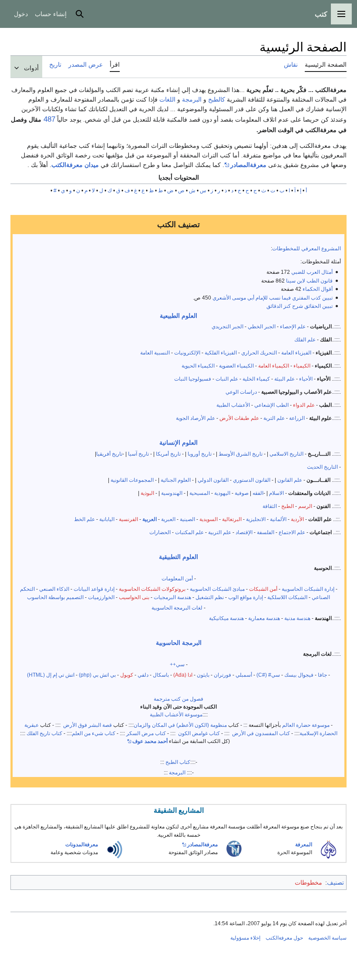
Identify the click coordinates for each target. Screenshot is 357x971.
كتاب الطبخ (177, 762)
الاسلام (276, 493)
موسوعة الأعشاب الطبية (176, 714)
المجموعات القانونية (132, 480)
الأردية (297, 519)
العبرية (168, 519)
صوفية (242, 493)
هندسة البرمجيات (172, 597)
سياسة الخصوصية (327, 938)
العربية (149, 519)
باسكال (161, 675)
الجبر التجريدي (227, 326)
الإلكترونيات (187, 352)
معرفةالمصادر (248, 164)
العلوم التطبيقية (178, 556)
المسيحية (199, 493)
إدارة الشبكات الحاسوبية (308, 589)
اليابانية (107, 519)
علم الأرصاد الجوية (195, 418)
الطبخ (287, 506)
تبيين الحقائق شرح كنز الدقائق (299, 306)
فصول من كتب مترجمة (178, 699)
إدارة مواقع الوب (245, 597)
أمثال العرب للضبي (312, 272)
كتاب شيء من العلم (93, 733)
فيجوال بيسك (298, 675)
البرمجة (192, 99)
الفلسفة (265, 532)
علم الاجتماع (292, 532)
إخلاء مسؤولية (245, 938)
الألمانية (278, 519)
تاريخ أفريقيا (109, 454)
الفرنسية (128, 519)
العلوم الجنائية (176, 480)
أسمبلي (244, 675)
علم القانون (289, 480)
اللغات (167, 99)
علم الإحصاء (293, 326)
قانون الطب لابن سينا (309, 280)
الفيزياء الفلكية (221, 352)
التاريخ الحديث (322, 467)
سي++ (177, 664)
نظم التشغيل (209, 597)
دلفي (143, 675)
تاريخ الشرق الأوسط (241, 454)
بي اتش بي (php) (97, 675)
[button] (341, 13)
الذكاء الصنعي (54, 589)
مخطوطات (308, 882)
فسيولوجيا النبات (192, 379)
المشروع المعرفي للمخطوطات (306, 248)
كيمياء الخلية (256, 379)
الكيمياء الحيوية (198, 365)
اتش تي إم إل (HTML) (50, 675)
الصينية (187, 519)
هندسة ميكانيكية (226, 618)
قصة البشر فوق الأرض (87, 725)
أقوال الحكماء (318, 289)
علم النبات (227, 379)
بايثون (203, 675)
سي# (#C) (268, 675)
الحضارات (160, 532)
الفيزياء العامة (296, 352)
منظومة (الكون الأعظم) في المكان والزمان (180, 725)
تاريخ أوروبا (200, 454)
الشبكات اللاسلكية (287, 597)
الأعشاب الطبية (233, 405)
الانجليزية (256, 519)
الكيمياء (301, 365)
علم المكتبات (189, 532)
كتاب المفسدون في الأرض (260, 733)
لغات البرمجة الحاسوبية (177, 607)
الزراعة (297, 418)
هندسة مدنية (297, 618)
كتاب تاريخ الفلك (43, 733)
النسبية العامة (155, 352)
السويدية (208, 519)
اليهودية (223, 493)
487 (48, 119)
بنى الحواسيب (134, 597)
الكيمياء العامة (273, 365)
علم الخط (84, 519)
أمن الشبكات (263, 589)
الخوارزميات (101, 597)
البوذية (147, 493)
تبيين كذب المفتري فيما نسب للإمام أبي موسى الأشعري (272, 297)
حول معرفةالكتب (284, 938)
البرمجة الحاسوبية (179, 642)
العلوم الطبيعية (178, 315)
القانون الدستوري (252, 480)
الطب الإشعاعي (271, 405)
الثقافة (270, 506)
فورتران (222, 675)
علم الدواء (304, 405)
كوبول (126, 675)
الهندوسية (171, 493)
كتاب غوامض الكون (198, 733)
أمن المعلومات (177, 578)
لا (93, 190)
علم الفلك (305, 339)
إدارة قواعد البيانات (94, 589)
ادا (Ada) (182, 675)
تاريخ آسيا (138, 454)
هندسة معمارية (264, 618)
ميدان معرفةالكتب (75, 164)
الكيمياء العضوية (236, 365)
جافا (322, 675)
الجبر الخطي (262, 326)
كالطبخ (216, 99)
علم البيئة (284, 379)
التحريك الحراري (259, 352)
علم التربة (274, 418)
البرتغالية (232, 519)
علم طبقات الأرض (239, 418)
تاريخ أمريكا (168, 454)
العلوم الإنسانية (178, 442)
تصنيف (335, 882)
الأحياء (306, 379)
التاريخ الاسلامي (286, 454)
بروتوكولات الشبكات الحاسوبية (152, 589)
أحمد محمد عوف (150, 741)
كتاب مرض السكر (146, 733)
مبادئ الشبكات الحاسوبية (217, 589)
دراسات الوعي (241, 392)
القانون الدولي (213, 480)
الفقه (258, 493)
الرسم (305, 506)
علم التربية (219, 532)
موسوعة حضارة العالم (306, 725)
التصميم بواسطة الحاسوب (55, 597)
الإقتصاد (244, 532)
